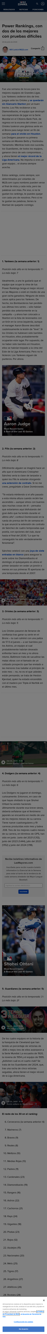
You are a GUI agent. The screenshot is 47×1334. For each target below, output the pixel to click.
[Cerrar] (44, 1300)
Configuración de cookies (23, 1322)
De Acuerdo (23, 1329)
